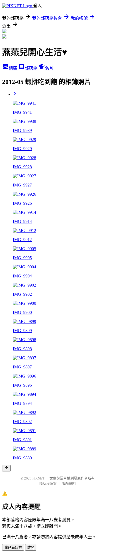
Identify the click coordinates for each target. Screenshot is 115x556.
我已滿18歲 (13, 548)
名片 (49, 68)
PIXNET (38, 478)
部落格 (32, 68)
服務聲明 (69, 484)
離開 (30, 548)
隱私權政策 (48, 484)
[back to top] (6, 468)
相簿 (13, 68)
